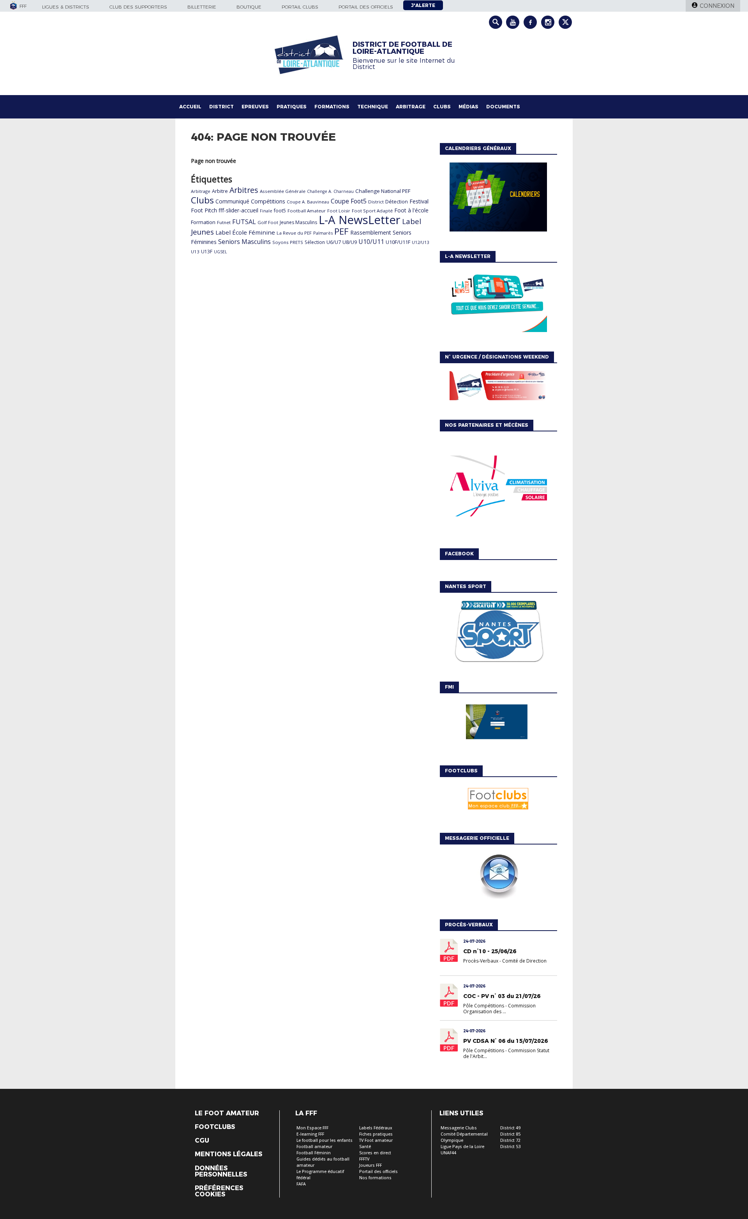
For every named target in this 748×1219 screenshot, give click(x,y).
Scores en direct (375, 1152)
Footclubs (215, 1127)
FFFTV (364, 1159)
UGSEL (220, 251)
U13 (195, 251)
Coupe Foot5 (349, 201)
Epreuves (255, 107)
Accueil (190, 107)
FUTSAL (244, 221)
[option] (498, 488)
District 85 (510, 1134)
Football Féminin (313, 1152)
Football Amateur (307, 211)
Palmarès (323, 233)
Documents (503, 107)
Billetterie (201, 7)
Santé (365, 1146)
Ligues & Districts (65, 7)
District (221, 107)
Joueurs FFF (370, 1165)
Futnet (224, 222)
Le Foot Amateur (227, 1113)
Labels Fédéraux (375, 1128)
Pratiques (292, 107)
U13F (206, 251)
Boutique (248, 7)
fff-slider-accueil (238, 210)
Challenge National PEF (382, 190)
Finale (266, 211)
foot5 (280, 210)
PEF (341, 231)
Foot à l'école (411, 210)
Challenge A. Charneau (330, 191)
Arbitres (243, 190)
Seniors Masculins (244, 241)
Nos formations (375, 1177)
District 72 (510, 1140)
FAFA (301, 1184)
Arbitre (220, 190)
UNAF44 (448, 1152)
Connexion (717, 5)
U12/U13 (420, 242)
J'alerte (423, 5)
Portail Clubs (300, 7)
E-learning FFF (310, 1134)
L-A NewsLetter (359, 220)
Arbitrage (410, 107)
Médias (468, 107)
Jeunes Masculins (298, 222)
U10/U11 (371, 241)
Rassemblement (370, 232)
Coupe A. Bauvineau (308, 202)
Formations (331, 107)
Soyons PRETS (287, 242)
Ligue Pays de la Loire (462, 1146)
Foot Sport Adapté (372, 211)
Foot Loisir (338, 211)
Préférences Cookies (219, 1191)
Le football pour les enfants (324, 1140)
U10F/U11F (398, 242)
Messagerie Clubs (459, 1128)
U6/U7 (333, 242)
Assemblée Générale (282, 191)
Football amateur (314, 1146)
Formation (203, 222)
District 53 (510, 1146)
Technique (372, 107)
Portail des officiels (366, 7)
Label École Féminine (245, 232)
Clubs (442, 107)
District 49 (510, 1128)
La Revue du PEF (294, 233)
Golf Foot (268, 222)
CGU (202, 1141)
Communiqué (232, 201)
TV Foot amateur (376, 1140)
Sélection (315, 242)
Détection (396, 201)
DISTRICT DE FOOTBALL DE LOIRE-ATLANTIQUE (402, 48)
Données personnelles (221, 1171)
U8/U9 (349, 242)
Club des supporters (138, 7)
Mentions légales (228, 1154)
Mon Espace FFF (312, 1128)
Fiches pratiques (376, 1134)
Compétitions (268, 201)
